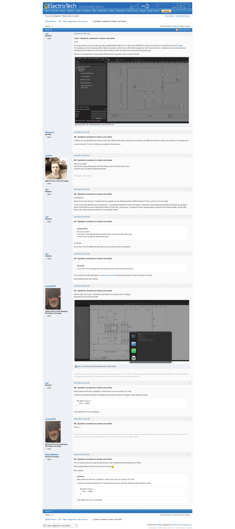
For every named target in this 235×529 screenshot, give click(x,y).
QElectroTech (50, 21)
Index (47, 11)
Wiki (94, 11)
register (176, 26)
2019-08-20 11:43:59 (81, 383)
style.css (80, 366)
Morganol (49, 132)
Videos (111, 11)
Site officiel (86, 11)
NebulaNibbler (51, 454)
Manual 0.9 (120, 11)
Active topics (169, 16)
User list (55, 11)
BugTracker (102, 11)
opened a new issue (108, 275)
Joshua (48, 155)
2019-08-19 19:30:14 (82, 155)
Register (70, 11)
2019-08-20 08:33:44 (82, 286)
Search (62, 11)
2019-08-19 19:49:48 (82, 217)
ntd (46, 34)
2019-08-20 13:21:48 (82, 419)
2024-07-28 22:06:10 (82, 454)
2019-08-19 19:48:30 (82, 189)
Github (142, 11)
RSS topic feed (184, 30)
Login (78, 11)
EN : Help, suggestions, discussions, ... (74, 21)
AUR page (178, 46)
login (169, 26)
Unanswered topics (182, 16)
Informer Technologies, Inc (182, 525)
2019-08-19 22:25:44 (82, 254)
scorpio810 (50, 286)
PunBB (159, 525)
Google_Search (153, 11)
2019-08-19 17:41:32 (82, 132)
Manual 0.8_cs (132, 11)
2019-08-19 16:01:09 (82, 34)
